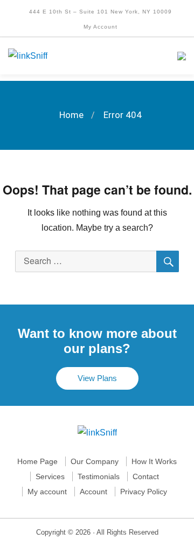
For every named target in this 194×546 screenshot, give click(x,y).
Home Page (37, 461)
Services (50, 476)
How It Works (154, 461)
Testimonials (99, 476)
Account (93, 491)
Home (71, 114)
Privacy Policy (143, 491)
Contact (146, 476)
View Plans (97, 378)
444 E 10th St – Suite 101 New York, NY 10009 (99, 12)
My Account (99, 27)
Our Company (95, 461)
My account (47, 491)
